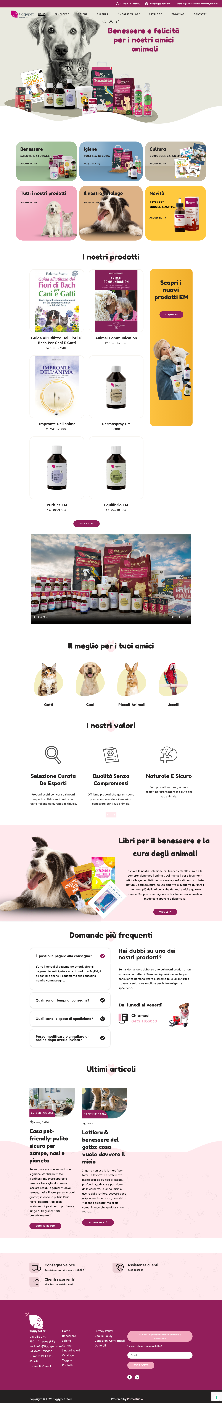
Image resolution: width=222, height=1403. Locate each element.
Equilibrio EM (116, 505)
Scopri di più (45, 1226)
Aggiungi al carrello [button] (56, 326)
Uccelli (173, 704)
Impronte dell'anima (56, 424)
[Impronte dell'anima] (57, 387)
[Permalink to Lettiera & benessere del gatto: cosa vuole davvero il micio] (104, 1103)
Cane (37, 1122)
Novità (157, 193)
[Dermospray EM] (116, 387)
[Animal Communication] (116, 301)
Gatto (45, 1122)
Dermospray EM (116, 424)
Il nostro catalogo (103, 193)
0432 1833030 (144, 1021)
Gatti (48, 704)
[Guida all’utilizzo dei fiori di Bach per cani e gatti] (57, 301)
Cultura (158, 149)
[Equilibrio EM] (116, 468)
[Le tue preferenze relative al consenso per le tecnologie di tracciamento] (217, 1398)
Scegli (57, 493)
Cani (90, 704)
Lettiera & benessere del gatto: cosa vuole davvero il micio (103, 1147)
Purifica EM (57, 505)
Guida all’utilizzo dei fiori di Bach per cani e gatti (56, 340)
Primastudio (135, 1399)
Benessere (31, 149)
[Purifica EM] (57, 468)
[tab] (70, 956)
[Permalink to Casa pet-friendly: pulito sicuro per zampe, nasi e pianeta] (52, 1102)
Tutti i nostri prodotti (43, 193)
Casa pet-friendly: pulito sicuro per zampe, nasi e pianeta (48, 1146)
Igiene (90, 149)
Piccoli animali (131, 704)
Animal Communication (116, 338)
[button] (108, 814)
